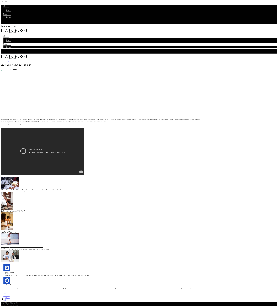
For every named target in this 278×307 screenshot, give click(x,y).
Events (8, 10)
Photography (6, 298)
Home (4, 5)
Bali (7, 16)
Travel (8, 9)
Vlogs (7, 12)
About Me (5, 6)
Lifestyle (8, 11)
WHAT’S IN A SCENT (6, 231)
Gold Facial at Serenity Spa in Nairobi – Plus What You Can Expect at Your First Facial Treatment (31, 189)
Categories (6, 7)
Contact (5, 14)
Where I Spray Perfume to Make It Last (13, 210)
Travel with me (7, 15)
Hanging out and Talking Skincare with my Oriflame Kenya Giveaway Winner (25, 249)
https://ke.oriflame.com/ (31, 121)
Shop (4, 13)
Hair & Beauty (5, 61)
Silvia (15, 69)
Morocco (8, 17)
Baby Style (9, 8)
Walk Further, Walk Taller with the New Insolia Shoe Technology (22, 247)
